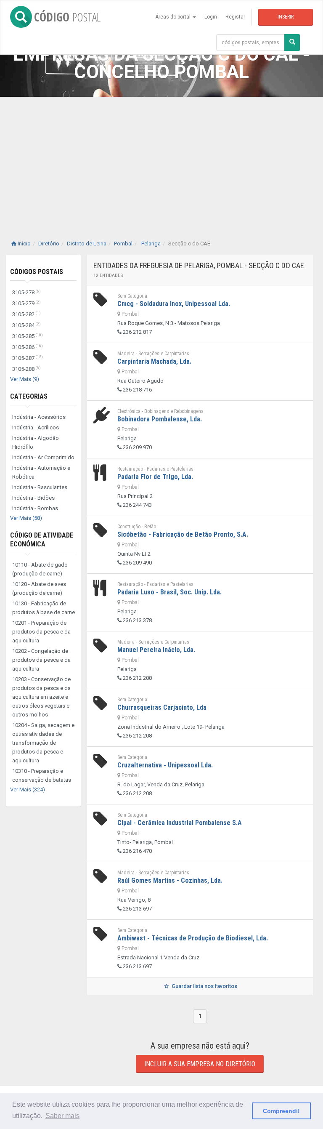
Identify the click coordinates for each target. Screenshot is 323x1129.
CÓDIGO (67, 17)
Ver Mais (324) (27, 789)
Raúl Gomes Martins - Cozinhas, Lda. (169, 880)
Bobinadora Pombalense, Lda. (159, 419)
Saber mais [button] (62, 1115)
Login (210, 17)
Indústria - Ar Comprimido (43, 457)
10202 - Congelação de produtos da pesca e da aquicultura (41, 660)
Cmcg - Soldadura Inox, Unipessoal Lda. (173, 304)
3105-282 (26, 314)
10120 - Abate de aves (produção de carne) (39, 588)
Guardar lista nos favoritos (203, 986)
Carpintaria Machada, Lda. (154, 361)
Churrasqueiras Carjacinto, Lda (162, 707)
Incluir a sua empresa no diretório (199, 1064)
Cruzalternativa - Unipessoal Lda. (165, 765)
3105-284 (26, 325)
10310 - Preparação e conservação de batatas (41, 775)
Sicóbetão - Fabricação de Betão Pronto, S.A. (182, 534)
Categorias (29, 396)
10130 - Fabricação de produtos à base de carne (43, 607)
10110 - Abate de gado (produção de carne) (40, 569)
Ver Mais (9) (24, 379)
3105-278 (26, 292)
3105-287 (27, 358)
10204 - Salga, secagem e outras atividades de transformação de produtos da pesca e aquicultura (43, 743)
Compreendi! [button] (281, 1111)
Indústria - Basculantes (39, 487)
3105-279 (26, 303)
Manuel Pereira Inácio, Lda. (156, 650)
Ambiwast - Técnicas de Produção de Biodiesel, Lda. (192, 938)
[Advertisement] (161, 160)
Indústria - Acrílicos (35, 427)
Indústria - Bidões (33, 498)
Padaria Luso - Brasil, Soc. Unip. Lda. (169, 592)
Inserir (286, 17)
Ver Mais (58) (26, 518)
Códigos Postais (36, 272)
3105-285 (27, 336)
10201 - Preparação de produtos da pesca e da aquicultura (41, 632)
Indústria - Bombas (35, 508)
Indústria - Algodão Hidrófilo (35, 442)
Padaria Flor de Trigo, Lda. (155, 477)
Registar (235, 17)
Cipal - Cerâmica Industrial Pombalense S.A (179, 823)
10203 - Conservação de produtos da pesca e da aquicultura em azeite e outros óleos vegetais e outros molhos (41, 697)
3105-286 (27, 347)
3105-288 (26, 369)
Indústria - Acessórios (39, 417)
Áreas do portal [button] (173, 17)
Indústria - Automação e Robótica (41, 472)
